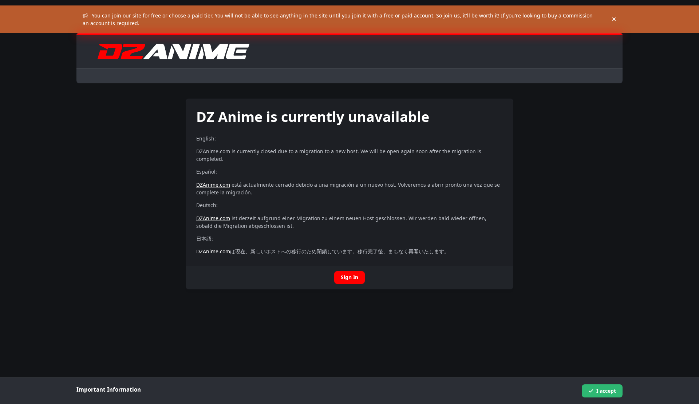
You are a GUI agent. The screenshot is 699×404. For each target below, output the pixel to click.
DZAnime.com (213, 184)
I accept (606, 390)
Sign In (349, 277)
